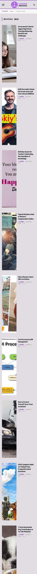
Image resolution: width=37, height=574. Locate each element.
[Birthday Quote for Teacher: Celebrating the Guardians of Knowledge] (9, 179)
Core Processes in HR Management (25, 340)
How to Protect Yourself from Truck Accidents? (25, 404)
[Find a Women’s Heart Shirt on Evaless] (9, 304)
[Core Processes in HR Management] (9, 366)
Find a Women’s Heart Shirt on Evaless (25, 278)
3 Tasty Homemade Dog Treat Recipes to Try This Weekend (25, 529)
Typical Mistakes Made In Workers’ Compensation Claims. (26, 216)
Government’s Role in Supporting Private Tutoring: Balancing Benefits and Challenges (25, 31)
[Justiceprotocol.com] (19, 4)
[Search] (34, 5)
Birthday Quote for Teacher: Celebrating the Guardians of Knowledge (25, 155)
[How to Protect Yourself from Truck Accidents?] (9, 429)
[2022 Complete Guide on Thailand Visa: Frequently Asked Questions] (9, 491)
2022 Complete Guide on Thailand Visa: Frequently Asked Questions (26, 467)
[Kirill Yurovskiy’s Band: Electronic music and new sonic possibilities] (9, 116)
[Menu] (3, 5)
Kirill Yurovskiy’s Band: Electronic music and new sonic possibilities (26, 91)
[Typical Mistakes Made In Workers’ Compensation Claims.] (9, 241)
